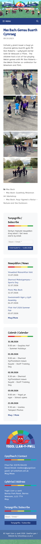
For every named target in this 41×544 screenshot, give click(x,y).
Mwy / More (13, 415)
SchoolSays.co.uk (24, 536)
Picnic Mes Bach (15, 290)
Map (7, 499)
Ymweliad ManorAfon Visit (20, 272)
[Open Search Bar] (37, 21)
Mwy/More (13, 318)
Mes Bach (10, 189)
